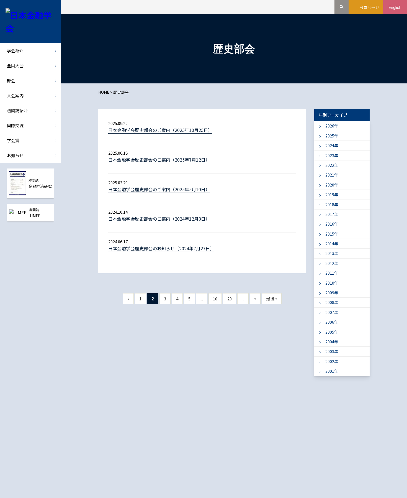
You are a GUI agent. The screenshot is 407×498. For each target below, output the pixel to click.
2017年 (331, 214)
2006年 (331, 322)
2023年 (331, 155)
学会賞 (13, 140)
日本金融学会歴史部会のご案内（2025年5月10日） (159, 189)
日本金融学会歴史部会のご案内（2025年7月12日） (159, 159)
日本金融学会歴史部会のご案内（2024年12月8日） (159, 218)
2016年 (331, 224)
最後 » (271, 299)
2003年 (331, 351)
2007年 (331, 312)
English (395, 7)
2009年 (331, 292)
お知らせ (15, 155)
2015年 (331, 234)
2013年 (331, 253)
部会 (11, 80)
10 (215, 299)
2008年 (331, 302)
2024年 (331, 145)
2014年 (331, 243)
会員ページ (369, 7)
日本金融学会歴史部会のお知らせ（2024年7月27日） (161, 248)
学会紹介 (15, 50)
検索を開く (341, 7)
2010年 (331, 283)
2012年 (331, 263)
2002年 (331, 361)
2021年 (331, 175)
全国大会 (15, 65)
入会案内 (15, 95)
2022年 (331, 165)
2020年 (331, 185)
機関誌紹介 (17, 110)
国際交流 (15, 125)
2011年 (331, 273)
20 (229, 299)
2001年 (331, 371)
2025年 (331, 136)
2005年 (331, 332)
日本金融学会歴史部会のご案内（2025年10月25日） (160, 130)
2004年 (331, 341)
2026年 (331, 126)
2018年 (331, 204)
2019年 (331, 194)
